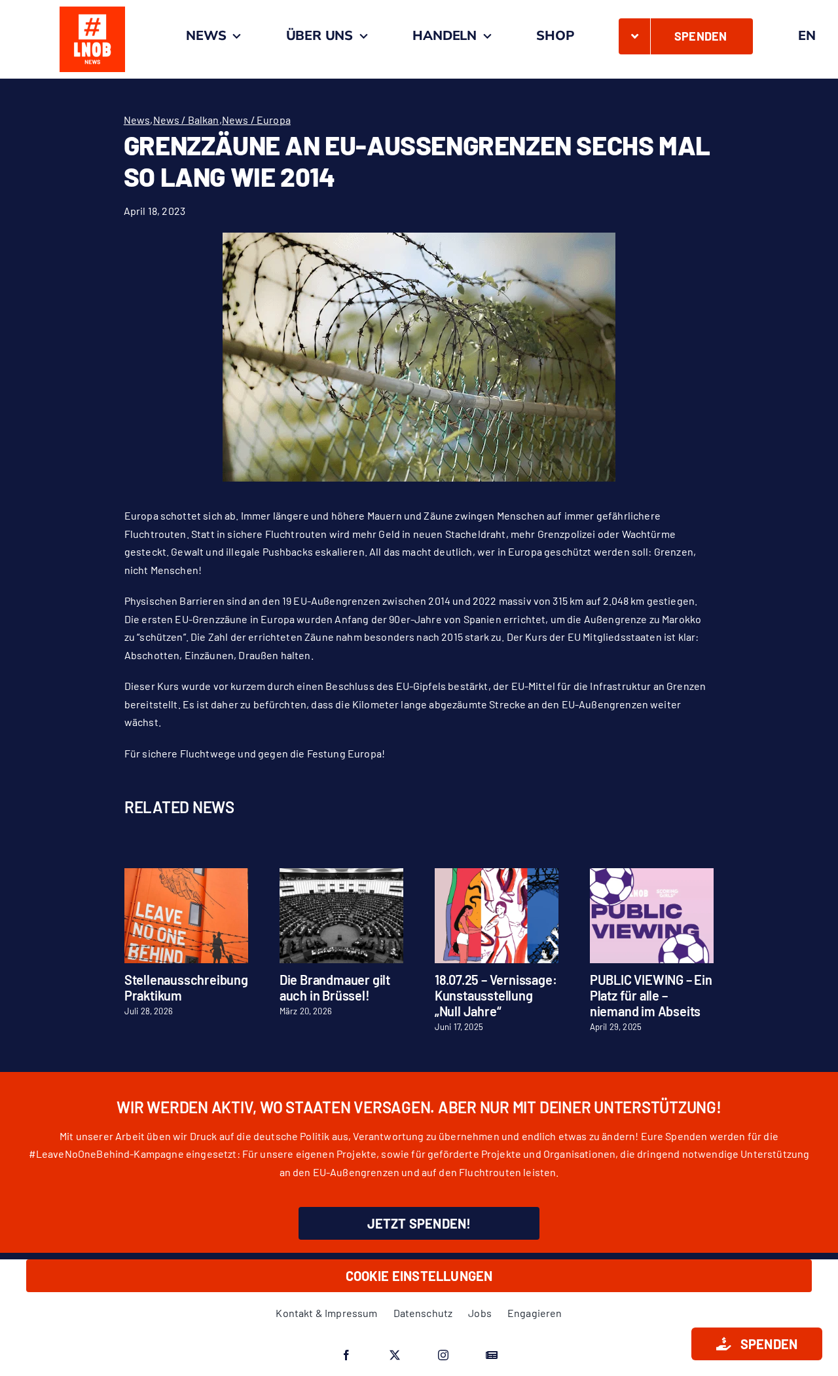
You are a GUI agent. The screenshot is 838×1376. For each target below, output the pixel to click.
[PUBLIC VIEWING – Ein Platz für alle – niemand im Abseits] (652, 874)
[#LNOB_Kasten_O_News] (92, 11)
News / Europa (256, 119)
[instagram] (443, 1355)
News (137, 119)
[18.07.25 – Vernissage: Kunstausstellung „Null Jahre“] (496, 874)
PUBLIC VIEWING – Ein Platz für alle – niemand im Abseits (651, 995)
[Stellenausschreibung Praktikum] (186, 874)
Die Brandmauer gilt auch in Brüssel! (335, 987)
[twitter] (395, 1355)
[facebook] (346, 1355)
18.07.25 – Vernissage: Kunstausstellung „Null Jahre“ (496, 995)
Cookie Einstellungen (419, 1276)
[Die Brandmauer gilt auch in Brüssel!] (341, 874)
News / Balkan (186, 119)
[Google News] (492, 1355)
